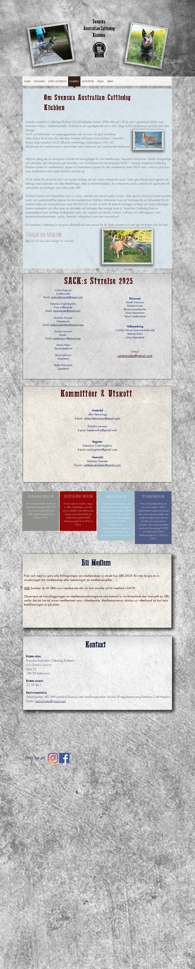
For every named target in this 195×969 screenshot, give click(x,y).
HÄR (27, 588)
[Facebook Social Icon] (64, 758)
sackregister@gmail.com (66, 310)
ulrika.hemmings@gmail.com (102, 418)
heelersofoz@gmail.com (102, 430)
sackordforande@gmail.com (67, 297)
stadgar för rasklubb (62, 241)
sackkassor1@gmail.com (67, 338)
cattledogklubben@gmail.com (66, 325)
